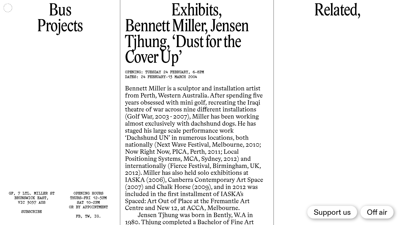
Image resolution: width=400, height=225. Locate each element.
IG (96, 216)
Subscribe (31, 211)
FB (78, 216)
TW (87, 216)
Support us (332, 212)
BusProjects (60, 19)
